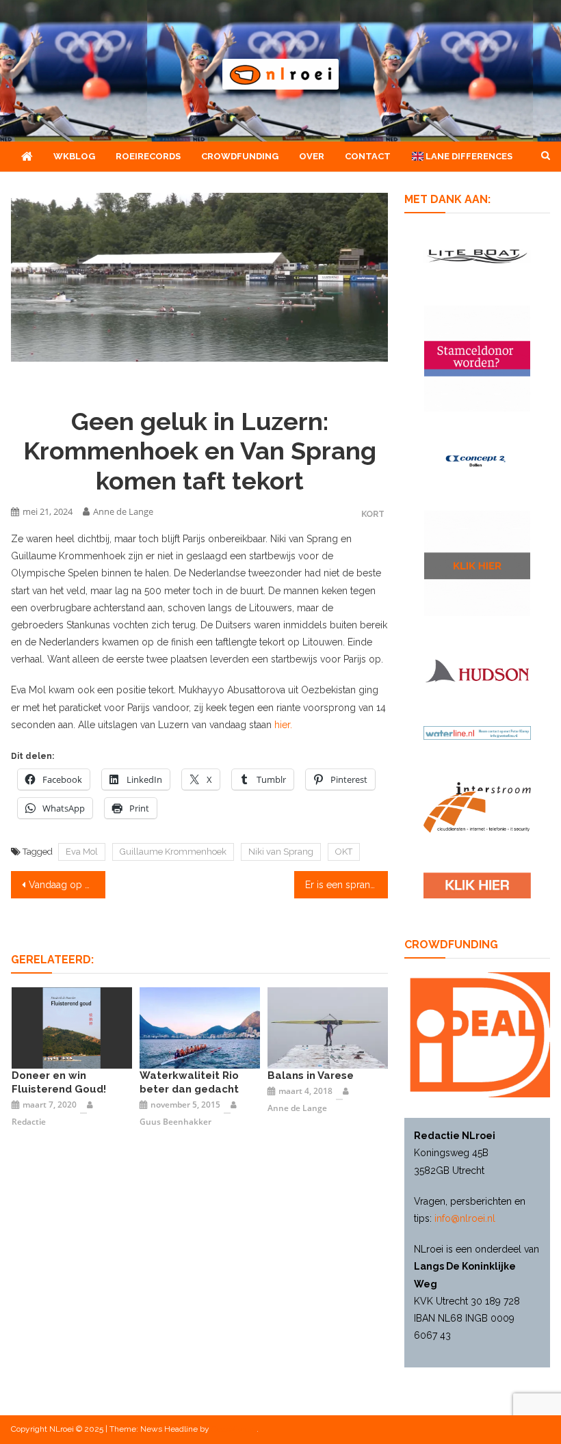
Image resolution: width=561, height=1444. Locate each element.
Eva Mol (82, 851)
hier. (283, 724)
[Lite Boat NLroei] (477, 256)
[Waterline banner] (477, 732)
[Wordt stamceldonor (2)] (477, 359)
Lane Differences (467, 156)
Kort (372, 514)
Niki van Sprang (280, 851)
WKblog (74, 156)
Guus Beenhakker (175, 1121)
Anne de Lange (123, 511)
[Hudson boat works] (477, 670)
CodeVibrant (234, 1429)
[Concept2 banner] (477, 461)
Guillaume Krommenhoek (173, 851)
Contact (368, 156)
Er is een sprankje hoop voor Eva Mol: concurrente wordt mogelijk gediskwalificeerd (347, 884)
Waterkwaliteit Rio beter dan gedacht (189, 1082)
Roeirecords (148, 156)
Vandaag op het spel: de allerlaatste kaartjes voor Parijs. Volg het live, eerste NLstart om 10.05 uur (67, 884)
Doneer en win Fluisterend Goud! (59, 1082)
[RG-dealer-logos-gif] (477, 885)
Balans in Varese (311, 1075)
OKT (343, 851)
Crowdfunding (239, 156)
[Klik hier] (477, 564)
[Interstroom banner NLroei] (477, 807)
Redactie (29, 1121)
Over (311, 156)
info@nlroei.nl (464, 1218)
